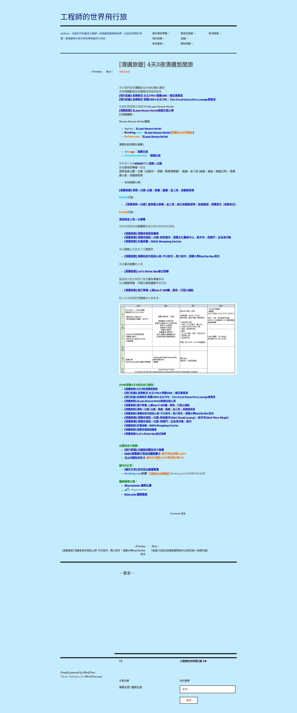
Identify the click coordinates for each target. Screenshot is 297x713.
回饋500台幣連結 (182, 132)
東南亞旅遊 (187, 33)
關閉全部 (136, 687)
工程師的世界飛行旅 (93, 17)
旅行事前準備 (159, 33)
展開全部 (124, 687)
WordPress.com (93, 676)
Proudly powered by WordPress (77, 672)
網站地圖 (186, 43)
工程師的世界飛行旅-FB (193, 661)
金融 (183, 38)
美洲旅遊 (157, 43)
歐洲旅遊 (214, 33)
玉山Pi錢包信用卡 (134, 457)
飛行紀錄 (157, 38)
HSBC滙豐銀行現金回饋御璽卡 (142, 453)
